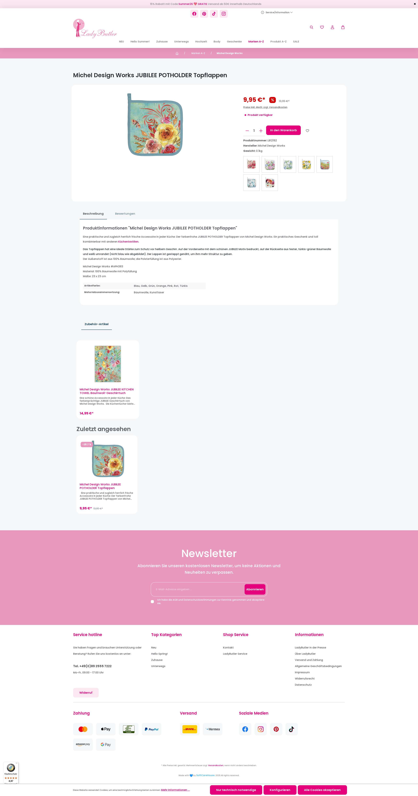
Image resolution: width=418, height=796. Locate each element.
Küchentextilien (128, 242)
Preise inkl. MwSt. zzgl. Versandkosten (265, 107)
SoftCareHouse (205, 775)
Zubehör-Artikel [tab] (97, 324)
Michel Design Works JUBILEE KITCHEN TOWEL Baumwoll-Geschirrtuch (107, 391)
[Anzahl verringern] (247, 131)
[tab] (93, 213)
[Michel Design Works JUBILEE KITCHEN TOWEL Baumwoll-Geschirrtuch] (108, 364)
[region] (209, 379)
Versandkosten (215, 765)
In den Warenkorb (283, 130)
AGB (175, 599)
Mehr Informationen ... (175, 790)
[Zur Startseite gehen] (95, 28)
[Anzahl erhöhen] (261, 131)
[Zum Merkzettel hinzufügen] (307, 131)
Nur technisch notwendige (236, 790)
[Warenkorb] (341, 27)
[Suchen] (311, 27)
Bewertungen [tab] (125, 214)
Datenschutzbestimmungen (200, 599)
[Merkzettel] (322, 27)
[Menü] (16, 764)
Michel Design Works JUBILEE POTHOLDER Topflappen (100, 486)
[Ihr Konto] (332, 27)
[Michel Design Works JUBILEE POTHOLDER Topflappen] (107, 459)
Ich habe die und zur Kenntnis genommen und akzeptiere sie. (210, 601)
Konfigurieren (280, 790)
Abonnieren (255, 589)
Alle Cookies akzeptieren (322, 790)
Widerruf (85, 693)
